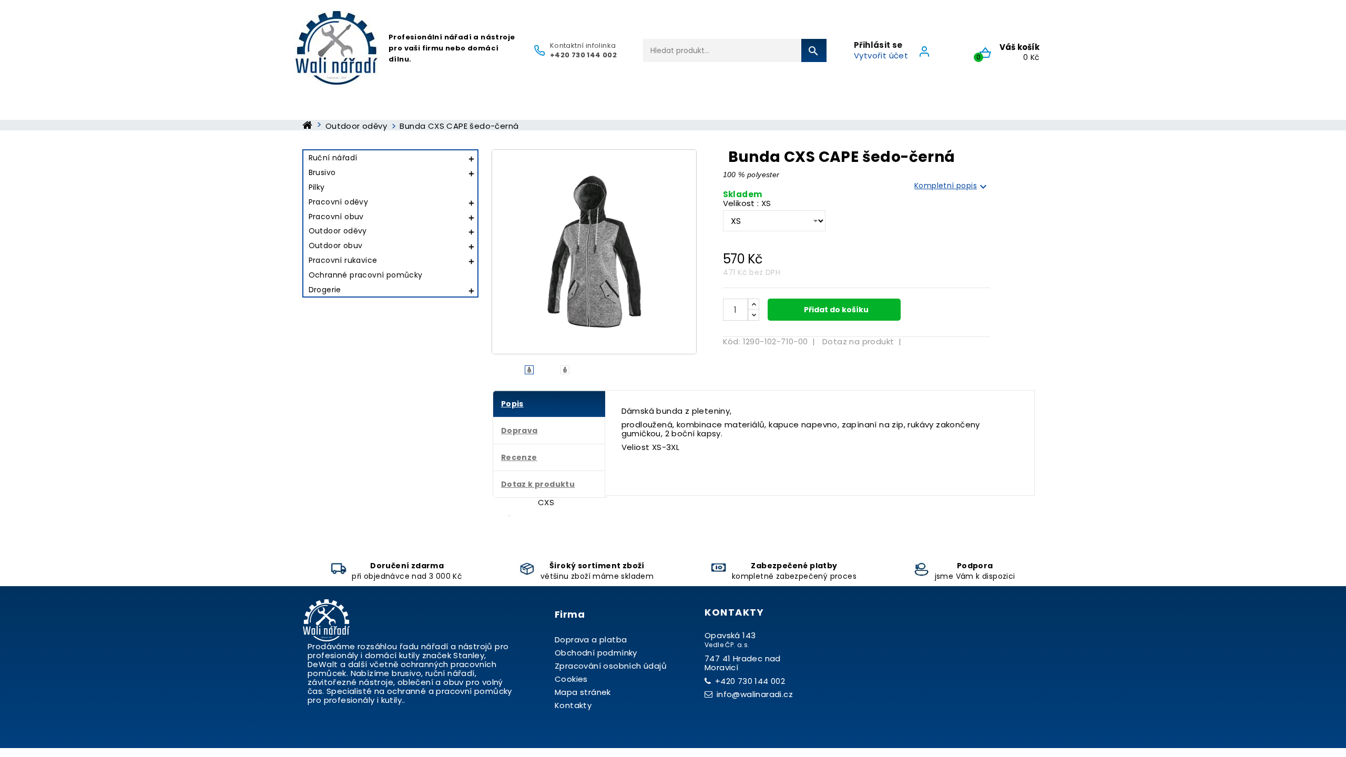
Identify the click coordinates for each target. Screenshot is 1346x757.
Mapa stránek (583, 692)
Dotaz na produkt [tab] (858, 341)
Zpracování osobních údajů (611, 665)
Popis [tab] (512, 403)
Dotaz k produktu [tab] (538, 484)
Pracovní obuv (336, 216)
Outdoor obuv (336, 245)
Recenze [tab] (519, 457)
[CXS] (509, 516)
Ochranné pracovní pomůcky (366, 275)
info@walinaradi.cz (755, 694)
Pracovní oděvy (339, 202)
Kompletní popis (952, 186)
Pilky (317, 187)
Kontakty (573, 705)
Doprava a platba (591, 639)
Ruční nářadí (333, 157)
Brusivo (322, 172)
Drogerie (325, 289)
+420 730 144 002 (750, 681)
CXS (546, 502)
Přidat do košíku (835, 309)
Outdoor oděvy (338, 231)
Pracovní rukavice (343, 260)
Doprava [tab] (519, 430)
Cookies (571, 678)
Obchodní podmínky (596, 652)
